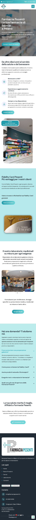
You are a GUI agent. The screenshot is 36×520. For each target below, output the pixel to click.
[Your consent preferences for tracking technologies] (33, 517)
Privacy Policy (6, 485)
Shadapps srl (13, 517)
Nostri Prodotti (8, 471)
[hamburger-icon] (33, 6)
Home (5, 469)
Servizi (5, 474)
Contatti (6, 480)
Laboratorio (7, 477)
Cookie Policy (16, 485)
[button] (4, 281)
